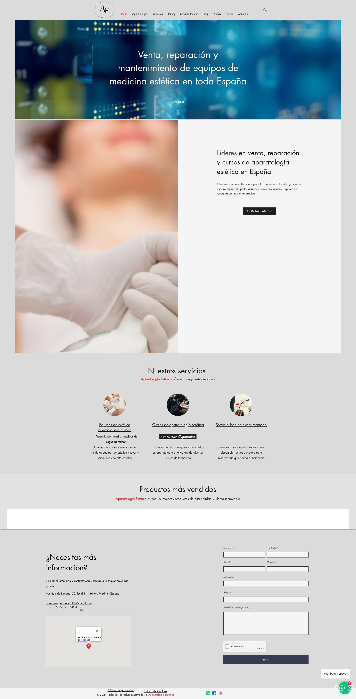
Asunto (227, 592)
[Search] (265, 10)
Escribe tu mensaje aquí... (237, 607)
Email (226, 562)
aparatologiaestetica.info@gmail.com (69, 603)
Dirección (228, 576)
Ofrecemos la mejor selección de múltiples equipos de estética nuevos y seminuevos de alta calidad (115, 452)
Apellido (271, 548)
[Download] (178, 108)
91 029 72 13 (58, 607)
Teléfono (271, 562)
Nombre (227, 548)
